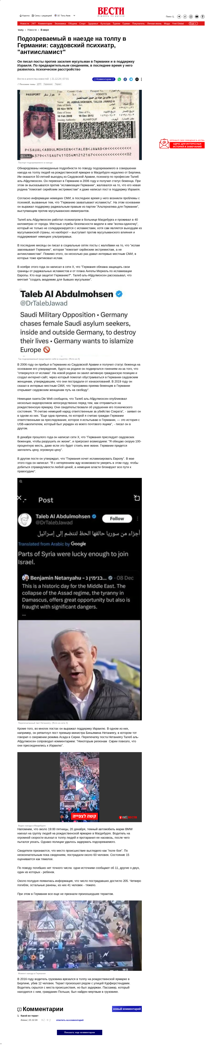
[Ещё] (141, 79)
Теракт (58, 84)
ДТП (39, 84)
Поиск (168, 16)
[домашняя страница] (111, 17)
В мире (45, 30)
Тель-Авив (65, 16)
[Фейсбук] (125, 79)
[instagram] (191, 17)
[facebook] (185, 17)
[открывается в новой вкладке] (197, 17)
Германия (48, 84)
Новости (32, 30)
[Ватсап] (119, 79)
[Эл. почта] (137, 79)
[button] (74, 15)
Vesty (21, 30)
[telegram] (179, 17)
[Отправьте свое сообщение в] (182, 148)
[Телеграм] (131, 79)
